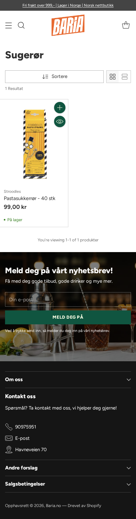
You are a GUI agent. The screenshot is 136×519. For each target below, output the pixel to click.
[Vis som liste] (125, 77)
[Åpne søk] (21, 25)
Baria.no (53, 505)
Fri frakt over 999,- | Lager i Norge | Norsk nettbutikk (68, 5)
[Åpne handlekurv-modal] (125, 25)
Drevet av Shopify (84, 505)
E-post (22, 438)
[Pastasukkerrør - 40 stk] (34, 141)
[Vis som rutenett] (113, 77)
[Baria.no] (68, 25)
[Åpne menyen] (8, 25)
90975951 (25, 427)
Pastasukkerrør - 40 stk (29, 198)
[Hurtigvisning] (59, 121)
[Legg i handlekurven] (59, 107)
